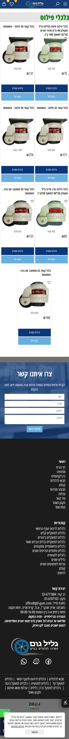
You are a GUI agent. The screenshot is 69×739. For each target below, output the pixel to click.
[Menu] (65, 4)
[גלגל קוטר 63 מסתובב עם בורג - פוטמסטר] (34, 308)
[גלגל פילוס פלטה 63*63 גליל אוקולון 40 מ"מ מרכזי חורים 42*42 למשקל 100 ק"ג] (51, 64)
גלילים (34, 688)
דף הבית (60, 467)
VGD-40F (51, 68)
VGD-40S (51, 231)
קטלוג (62, 485)
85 (65, 236)
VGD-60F (17, 68)
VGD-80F (51, 150)
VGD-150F (17, 150)
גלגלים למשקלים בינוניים (51, 537)
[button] (51, 97)
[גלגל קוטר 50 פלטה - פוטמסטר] (17, 64)
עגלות (62, 494)
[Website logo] (34, 4)
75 (65, 73)
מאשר (34, 732)
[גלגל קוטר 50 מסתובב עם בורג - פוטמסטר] (18, 226)
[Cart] (4, 4)
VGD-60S (18, 231)
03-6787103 (51, 599)
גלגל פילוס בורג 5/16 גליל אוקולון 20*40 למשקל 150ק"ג (52, 191)
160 (48, 317)
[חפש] (57, 4)
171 (65, 155)
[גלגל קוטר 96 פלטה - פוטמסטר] (17, 145)
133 (31, 236)
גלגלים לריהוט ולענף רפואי (30, 679)
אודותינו (61, 472)
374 (31, 155)
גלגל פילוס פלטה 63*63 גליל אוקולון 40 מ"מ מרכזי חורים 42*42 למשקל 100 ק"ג (53, 30)
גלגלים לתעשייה (39, 683)
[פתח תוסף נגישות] (65, 703)
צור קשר (60, 498)
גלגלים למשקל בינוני (16, 683)
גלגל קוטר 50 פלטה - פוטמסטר (18, 26)
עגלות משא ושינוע (16, 688)
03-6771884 (49, 594)
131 (31, 73)
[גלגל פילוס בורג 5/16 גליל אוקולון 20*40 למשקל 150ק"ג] (51, 226)
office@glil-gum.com (39, 603)
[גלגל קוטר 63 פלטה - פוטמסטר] (51, 145)
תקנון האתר (34, 692)
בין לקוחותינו (58, 476)
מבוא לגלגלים (57, 480)
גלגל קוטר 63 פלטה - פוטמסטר (52, 108)
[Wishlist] (11, 4)
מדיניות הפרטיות (17, 726)
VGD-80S (34, 312)
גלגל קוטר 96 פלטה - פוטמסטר (18, 108)
